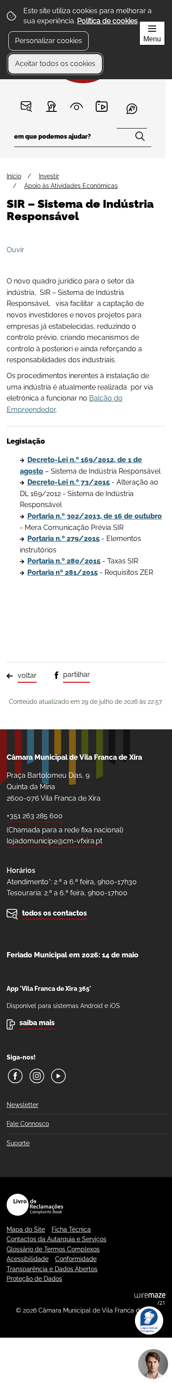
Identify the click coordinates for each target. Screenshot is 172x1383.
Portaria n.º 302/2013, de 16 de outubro (94, 516)
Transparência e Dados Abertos (52, 1269)
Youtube (58, 1076)
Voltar (27, 675)
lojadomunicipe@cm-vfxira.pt (54, 841)
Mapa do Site (26, 1229)
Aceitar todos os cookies (55, 63)
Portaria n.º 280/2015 (64, 561)
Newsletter (22, 1104)
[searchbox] (82, 139)
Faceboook (15, 1076)
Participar (51, 106)
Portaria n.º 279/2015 (63, 538)
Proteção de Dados (34, 1278)
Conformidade (76, 1258)
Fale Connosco (28, 1123)
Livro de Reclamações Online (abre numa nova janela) (35, 1205)
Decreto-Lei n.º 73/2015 (68, 482)
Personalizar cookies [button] (48, 41)
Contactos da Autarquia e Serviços (56, 1239)
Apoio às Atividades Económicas (71, 185)
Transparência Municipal (76, 106)
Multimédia (102, 106)
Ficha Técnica (71, 1229)
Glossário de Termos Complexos (53, 1249)
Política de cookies (107, 21)
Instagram (37, 1076)
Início (14, 176)
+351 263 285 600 (35, 816)
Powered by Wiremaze (150, 1299)
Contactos (26, 106)
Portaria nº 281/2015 (62, 572)
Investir (49, 176)
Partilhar (76, 674)
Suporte (18, 1143)
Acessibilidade (28, 1258)
